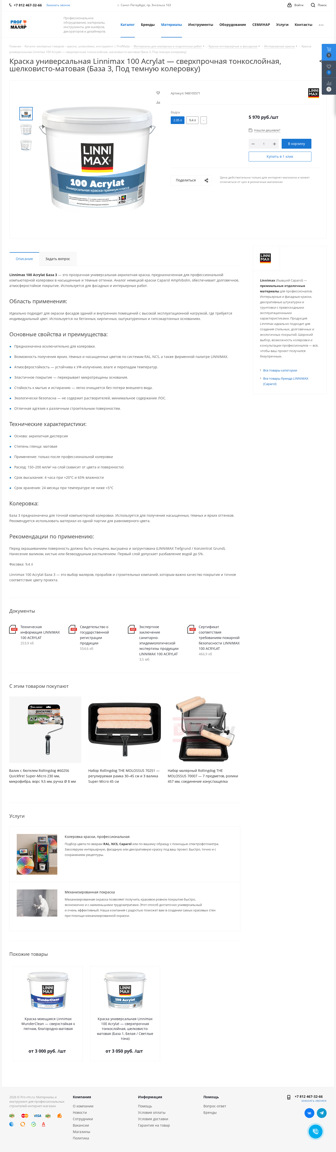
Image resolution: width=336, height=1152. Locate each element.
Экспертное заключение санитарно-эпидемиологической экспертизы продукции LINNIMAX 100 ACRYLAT (159, 640)
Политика (81, 1138)
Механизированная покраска (90, 892)
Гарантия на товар (154, 1125)
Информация (150, 1097)
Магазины (81, 1131)
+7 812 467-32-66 (309, 1096)
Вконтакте (309, 1113)
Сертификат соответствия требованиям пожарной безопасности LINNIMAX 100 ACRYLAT (219, 637)
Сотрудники (83, 1119)
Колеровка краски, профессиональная (97, 836)
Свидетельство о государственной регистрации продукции (94, 634)
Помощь (145, 1106)
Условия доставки (153, 1119)
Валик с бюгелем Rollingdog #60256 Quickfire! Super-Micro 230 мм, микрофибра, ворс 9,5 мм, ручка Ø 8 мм (42, 776)
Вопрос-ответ (214, 1106)
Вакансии (81, 1125)
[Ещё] (321, 24)
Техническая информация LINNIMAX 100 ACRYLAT (40, 632)
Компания (82, 1097)
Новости (80, 1112)
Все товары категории (280, 370)
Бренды (210, 1112)
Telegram (322, 1113)
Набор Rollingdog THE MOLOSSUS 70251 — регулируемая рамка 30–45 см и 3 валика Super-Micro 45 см (124, 776)
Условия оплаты (152, 1112)
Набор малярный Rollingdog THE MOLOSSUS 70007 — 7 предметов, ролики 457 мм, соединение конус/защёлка (203, 776)
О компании (83, 1106)
